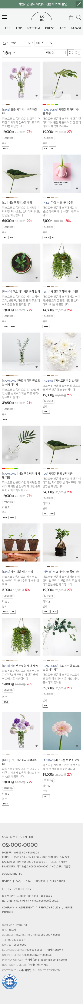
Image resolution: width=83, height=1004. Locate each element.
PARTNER (7, 912)
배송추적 (45, 896)
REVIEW (40, 881)
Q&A (28, 881)
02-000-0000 (20, 845)
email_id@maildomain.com (50, 959)
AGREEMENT (26, 907)
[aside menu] (4, 17)
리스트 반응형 (77, 52)
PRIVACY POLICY (49, 907)
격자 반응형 (70, 52)
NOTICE (6, 881)
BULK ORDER (57, 881)
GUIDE (69, 907)
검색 (78, 17)
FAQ (18, 881)
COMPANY (8, 907)
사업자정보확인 (53, 949)
